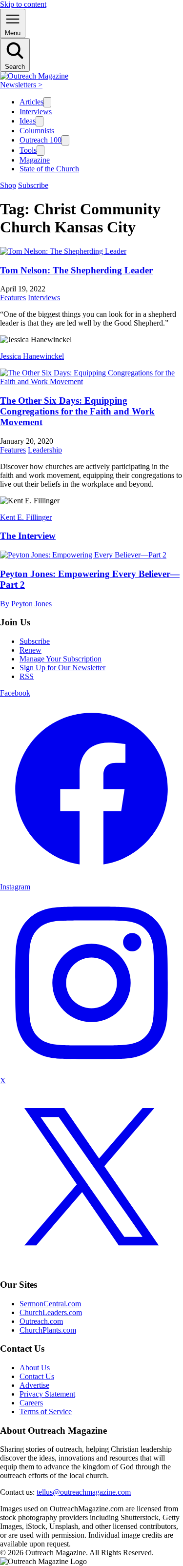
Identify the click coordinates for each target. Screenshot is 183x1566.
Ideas (28, 121)
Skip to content (23, 4)
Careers (31, 1403)
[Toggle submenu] (47, 102)
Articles (31, 102)
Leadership (45, 450)
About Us (35, 1367)
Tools (28, 150)
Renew (30, 650)
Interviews (36, 111)
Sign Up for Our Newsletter (62, 667)
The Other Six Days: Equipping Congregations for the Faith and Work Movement (77, 411)
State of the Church (49, 169)
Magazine (35, 160)
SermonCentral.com (50, 1303)
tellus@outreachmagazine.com (84, 1492)
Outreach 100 (40, 140)
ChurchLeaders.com (51, 1312)
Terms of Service (46, 1411)
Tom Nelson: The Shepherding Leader (76, 270)
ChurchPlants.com (48, 1330)
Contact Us (37, 1376)
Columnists (37, 130)
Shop (8, 185)
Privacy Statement (47, 1394)
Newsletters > (21, 85)
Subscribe (33, 185)
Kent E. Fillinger (26, 517)
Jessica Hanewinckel (32, 356)
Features (13, 297)
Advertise (34, 1385)
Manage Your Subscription (61, 659)
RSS (27, 676)
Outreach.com (41, 1321)
